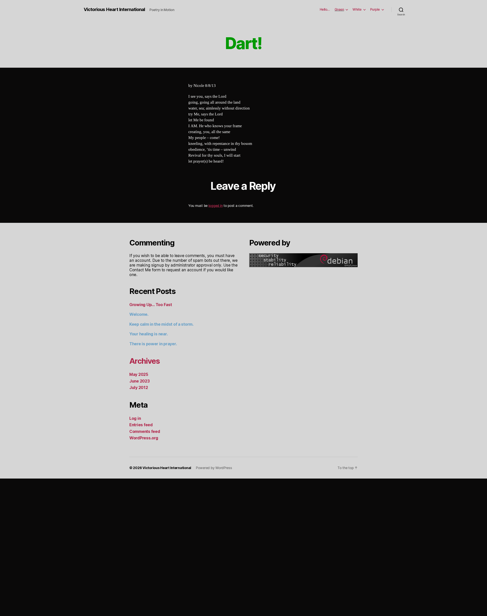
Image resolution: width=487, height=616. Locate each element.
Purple (375, 9)
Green (339, 9)
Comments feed (144, 431)
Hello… (325, 9)
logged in (215, 206)
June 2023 (139, 381)
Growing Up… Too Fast (150, 304)
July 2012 (138, 387)
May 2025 (138, 374)
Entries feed (141, 424)
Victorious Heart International (114, 9)
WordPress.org (143, 438)
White (357, 9)
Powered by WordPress (214, 468)
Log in (135, 418)
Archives (144, 361)
